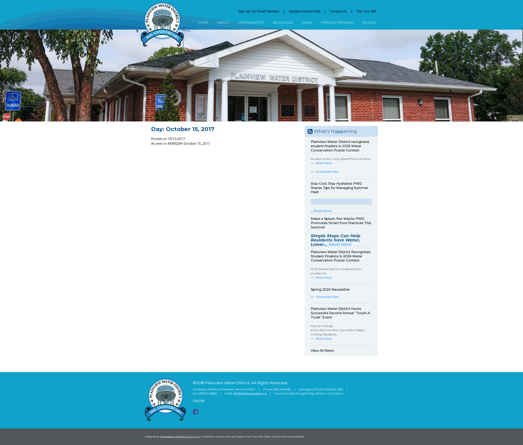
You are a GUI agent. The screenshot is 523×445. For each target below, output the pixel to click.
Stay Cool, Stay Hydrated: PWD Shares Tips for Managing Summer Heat (339, 188)
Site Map (199, 400)
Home (203, 22)
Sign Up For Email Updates (258, 11)
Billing (369, 22)
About (223, 22)
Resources (283, 22)
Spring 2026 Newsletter (330, 289)
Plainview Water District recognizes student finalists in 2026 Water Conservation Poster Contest (340, 146)
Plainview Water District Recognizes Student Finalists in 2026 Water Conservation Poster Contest (341, 256)
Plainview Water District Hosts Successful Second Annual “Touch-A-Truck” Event (341, 313)
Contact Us (338, 11)
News (307, 22)
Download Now (327, 172)
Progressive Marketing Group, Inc (180, 436)
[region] (261, 75)
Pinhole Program (337, 22)
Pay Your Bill (366, 11)
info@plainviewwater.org (250, 393)
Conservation (251, 22)
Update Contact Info (304, 11)
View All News (322, 351)
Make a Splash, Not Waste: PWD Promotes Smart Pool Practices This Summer (341, 223)
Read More (324, 163)
